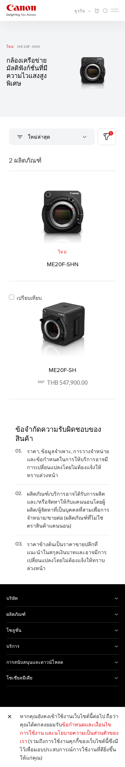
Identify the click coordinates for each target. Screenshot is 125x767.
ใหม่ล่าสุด (38, 137)
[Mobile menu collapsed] (115, 10)
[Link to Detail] (62, 224)
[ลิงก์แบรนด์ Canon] (21, 10)
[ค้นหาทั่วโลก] (105, 11)
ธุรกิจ (80, 10)
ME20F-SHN (63, 264)
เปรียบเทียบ (29, 298)
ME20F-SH (62, 370)
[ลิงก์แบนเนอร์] (62, 69)
